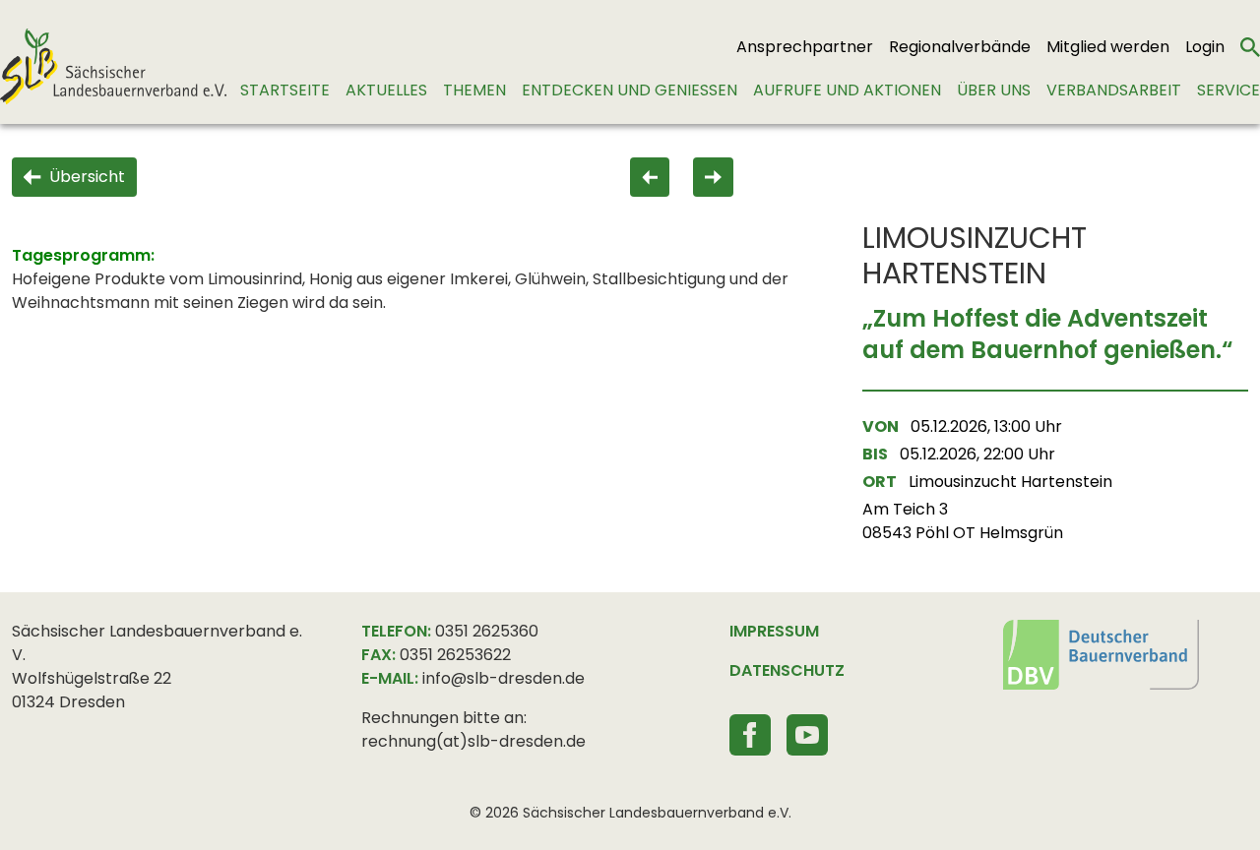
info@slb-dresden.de (503, 678)
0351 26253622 (455, 654)
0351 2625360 (486, 631)
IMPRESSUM (774, 631)
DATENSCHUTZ (787, 670)
